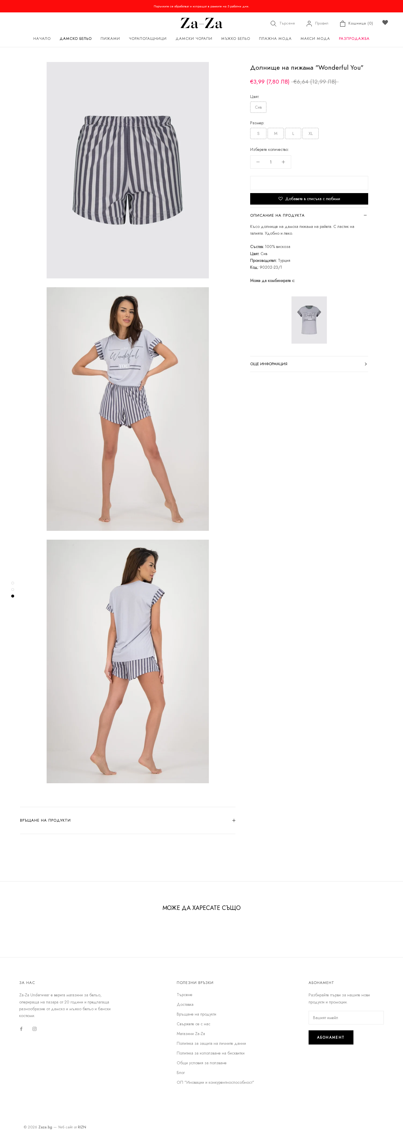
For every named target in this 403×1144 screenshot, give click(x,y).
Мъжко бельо (235, 38)
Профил (321, 23)
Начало (42, 38)
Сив (258, 107)
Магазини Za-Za (191, 1034)
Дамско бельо (76, 38)
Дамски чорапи (194, 38)
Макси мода (315, 38)
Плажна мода (275, 38)
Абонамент (331, 1037)
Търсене (287, 23)
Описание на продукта (277, 215)
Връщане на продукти (45, 820)
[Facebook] (21, 1028)
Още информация (268, 364)
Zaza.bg (45, 1127)
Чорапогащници (148, 38)
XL (311, 133)
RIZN (82, 1127)
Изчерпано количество (309, 183)
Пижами (110, 38)
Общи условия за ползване (202, 1063)
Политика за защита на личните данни (211, 1043)
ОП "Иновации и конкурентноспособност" (215, 1082)
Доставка (185, 1004)
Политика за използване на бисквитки (211, 1053)
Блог (181, 1073)
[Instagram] (34, 1028)
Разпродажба (354, 38)
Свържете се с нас (193, 1024)
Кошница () (360, 23)
